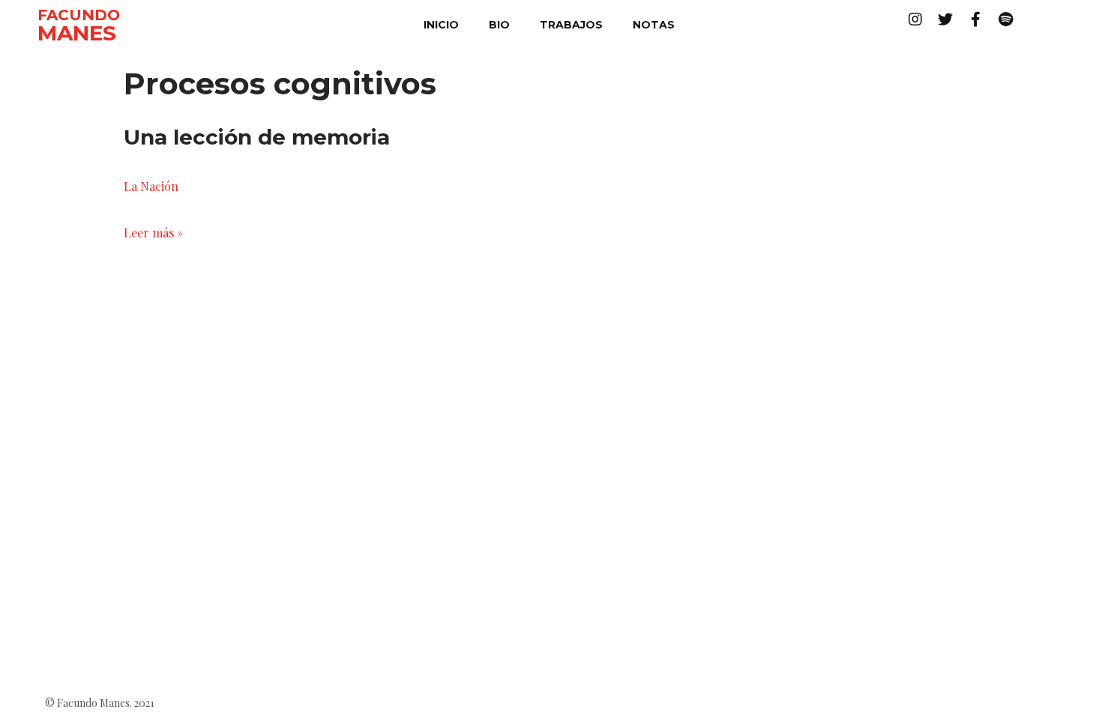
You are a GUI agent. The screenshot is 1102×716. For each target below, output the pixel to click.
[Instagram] (915, 19)
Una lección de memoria (257, 137)
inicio (441, 24)
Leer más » (153, 232)
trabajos (571, 24)
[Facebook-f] (975, 19)
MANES (76, 33)
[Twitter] (945, 19)
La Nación (151, 186)
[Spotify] (1005, 19)
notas (654, 24)
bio (499, 24)
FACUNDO (78, 15)
